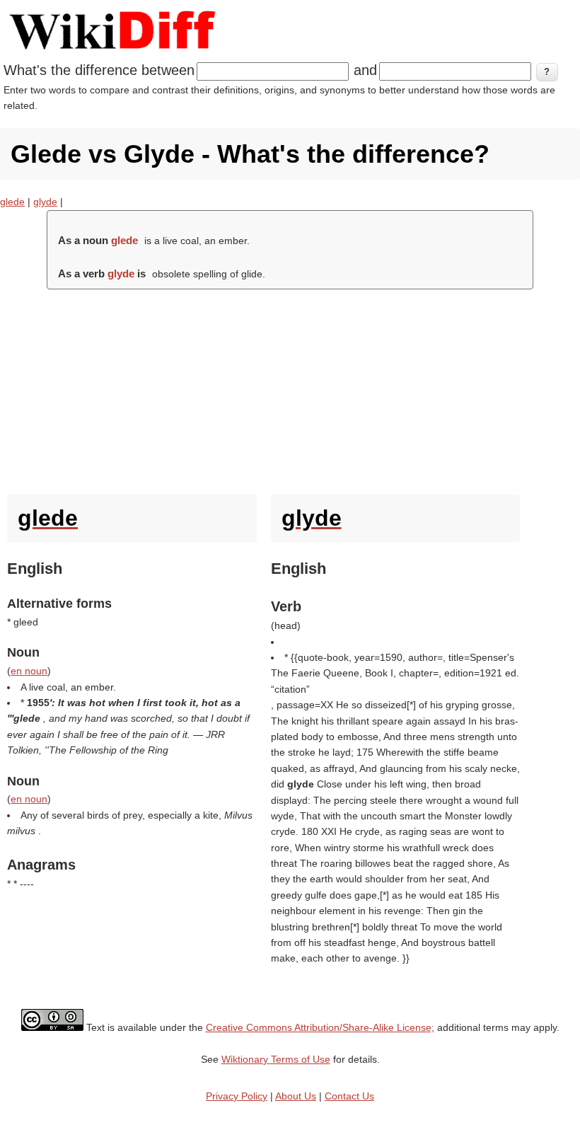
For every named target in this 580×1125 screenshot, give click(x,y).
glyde (45, 201)
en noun (29, 670)
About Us (295, 1096)
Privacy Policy (236, 1096)
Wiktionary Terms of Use (275, 1059)
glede (12, 201)
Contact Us (349, 1096)
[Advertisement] (290, 388)
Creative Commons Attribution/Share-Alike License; (320, 1027)
